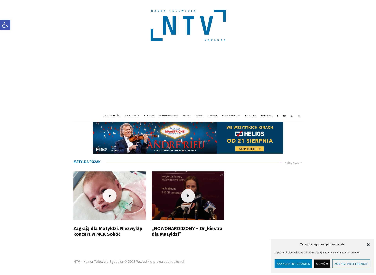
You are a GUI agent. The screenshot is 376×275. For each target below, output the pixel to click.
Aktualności (112, 115)
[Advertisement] (188, 80)
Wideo (199, 115)
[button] (5, 25)
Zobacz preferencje (351, 264)
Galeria (213, 115)
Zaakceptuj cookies (293, 264)
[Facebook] (278, 116)
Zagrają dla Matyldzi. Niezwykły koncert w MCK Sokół (107, 231)
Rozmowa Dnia (168, 115)
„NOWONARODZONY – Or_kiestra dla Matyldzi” (187, 231)
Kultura (149, 115)
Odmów (322, 264)
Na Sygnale (132, 115)
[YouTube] (284, 116)
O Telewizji (229, 115)
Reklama (266, 115)
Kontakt (251, 115)
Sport (187, 115)
